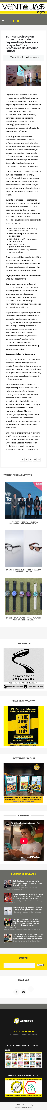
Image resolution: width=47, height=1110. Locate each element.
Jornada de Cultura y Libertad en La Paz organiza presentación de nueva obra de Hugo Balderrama (28, 936)
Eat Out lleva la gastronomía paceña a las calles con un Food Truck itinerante (27, 883)
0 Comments (33, 57)
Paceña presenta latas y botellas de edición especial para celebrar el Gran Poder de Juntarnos (28, 896)
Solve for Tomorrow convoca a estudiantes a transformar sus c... (23, 523)
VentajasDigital (30, 1105)
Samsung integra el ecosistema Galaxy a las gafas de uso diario (27, 908)
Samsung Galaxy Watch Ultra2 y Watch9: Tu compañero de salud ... (23, 619)
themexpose (27, 1107)
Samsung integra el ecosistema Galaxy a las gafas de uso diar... (23, 571)
